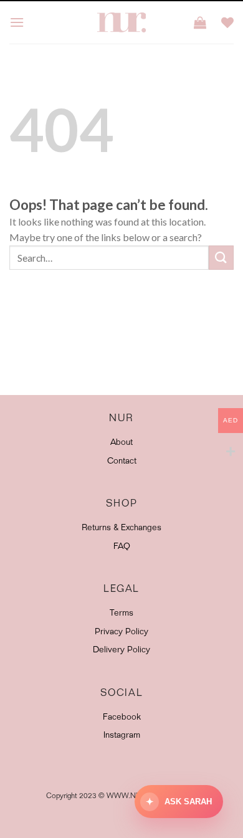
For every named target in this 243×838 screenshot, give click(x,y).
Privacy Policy (121, 632)
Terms (121, 613)
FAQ (121, 547)
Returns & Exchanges (121, 528)
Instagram (121, 735)
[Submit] (221, 257)
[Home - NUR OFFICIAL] (121, 22)
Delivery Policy (121, 650)
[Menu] (16, 22)
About (121, 443)
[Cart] (200, 22)
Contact (121, 461)
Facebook (122, 717)
